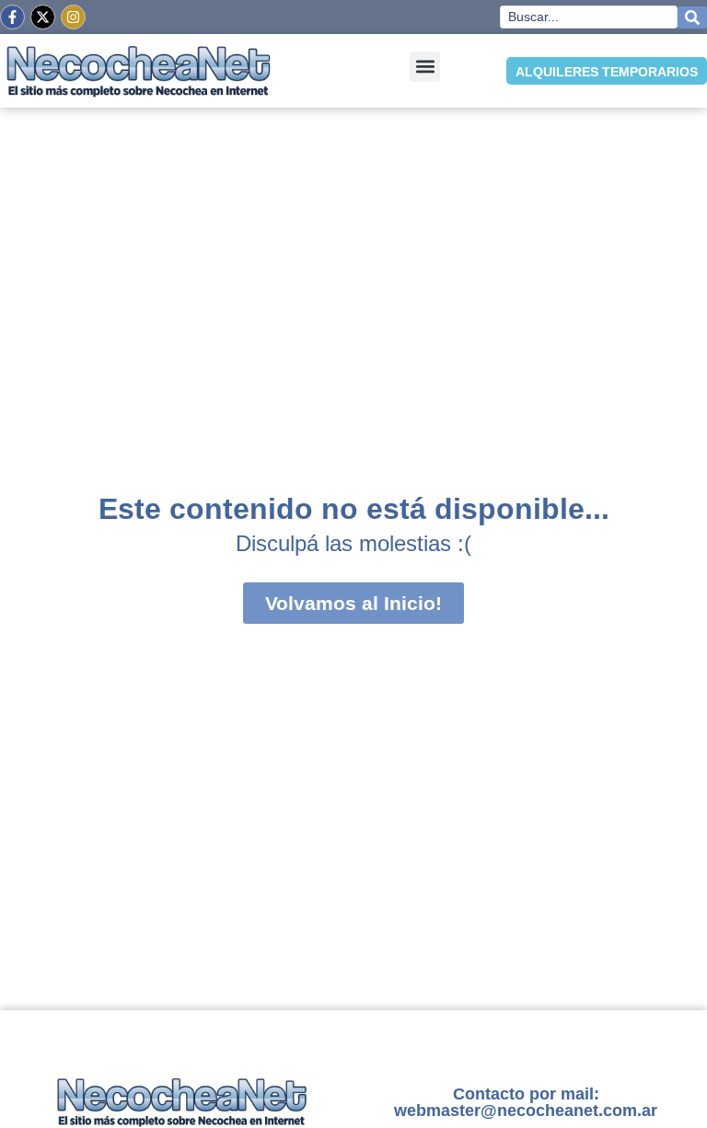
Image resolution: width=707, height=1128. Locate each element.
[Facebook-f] (12, 17)
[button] (425, 67)
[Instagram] (73, 17)
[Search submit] (692, 17)
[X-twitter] (42, 17)
